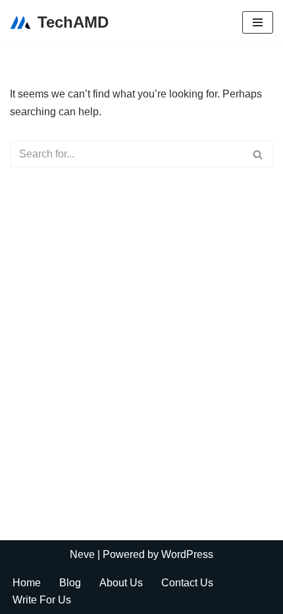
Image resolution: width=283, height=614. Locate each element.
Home (27, 582)
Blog (70, 582)
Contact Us (187, 582)
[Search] (258, 154)
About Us (121, 582)
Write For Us (42, 599)
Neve (82, 554)
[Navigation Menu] (257, 22)
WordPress (187, 554)
